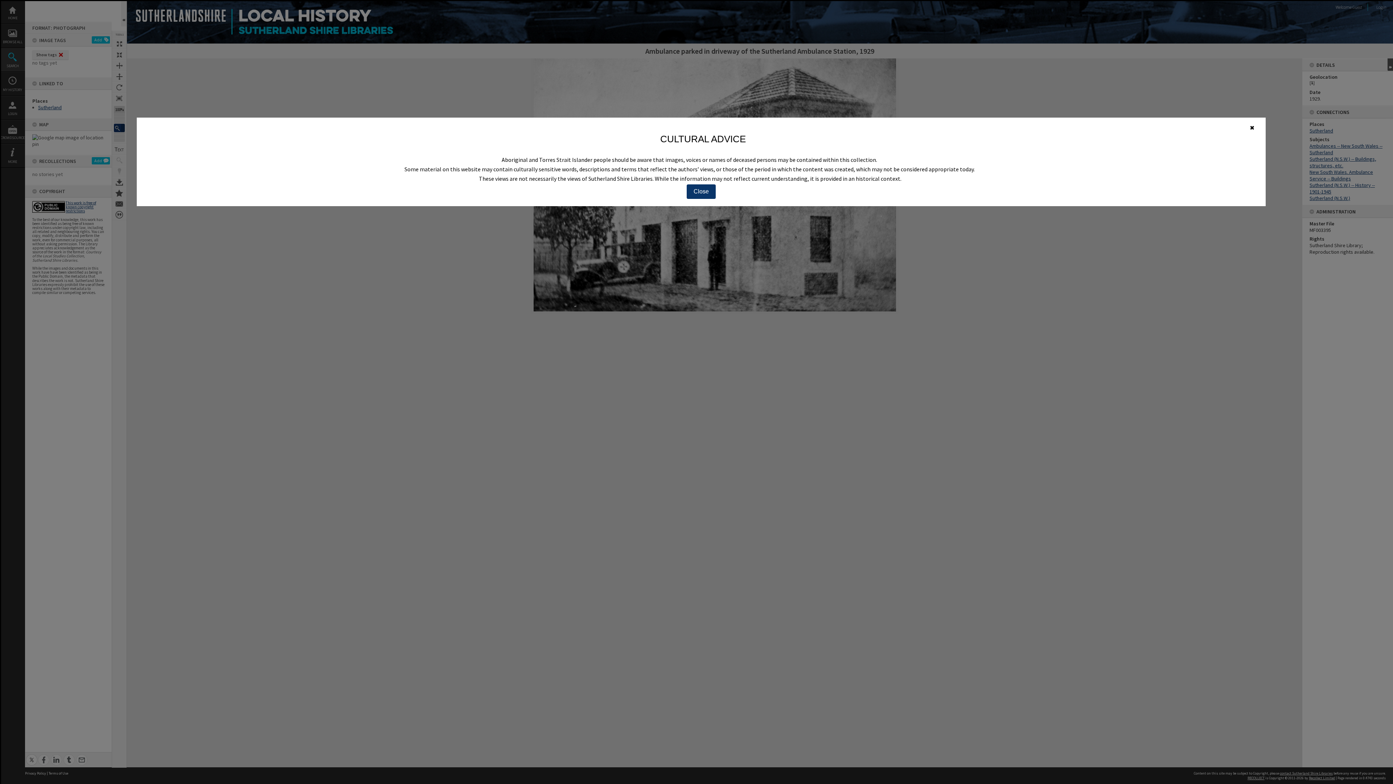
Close (701, 191)
